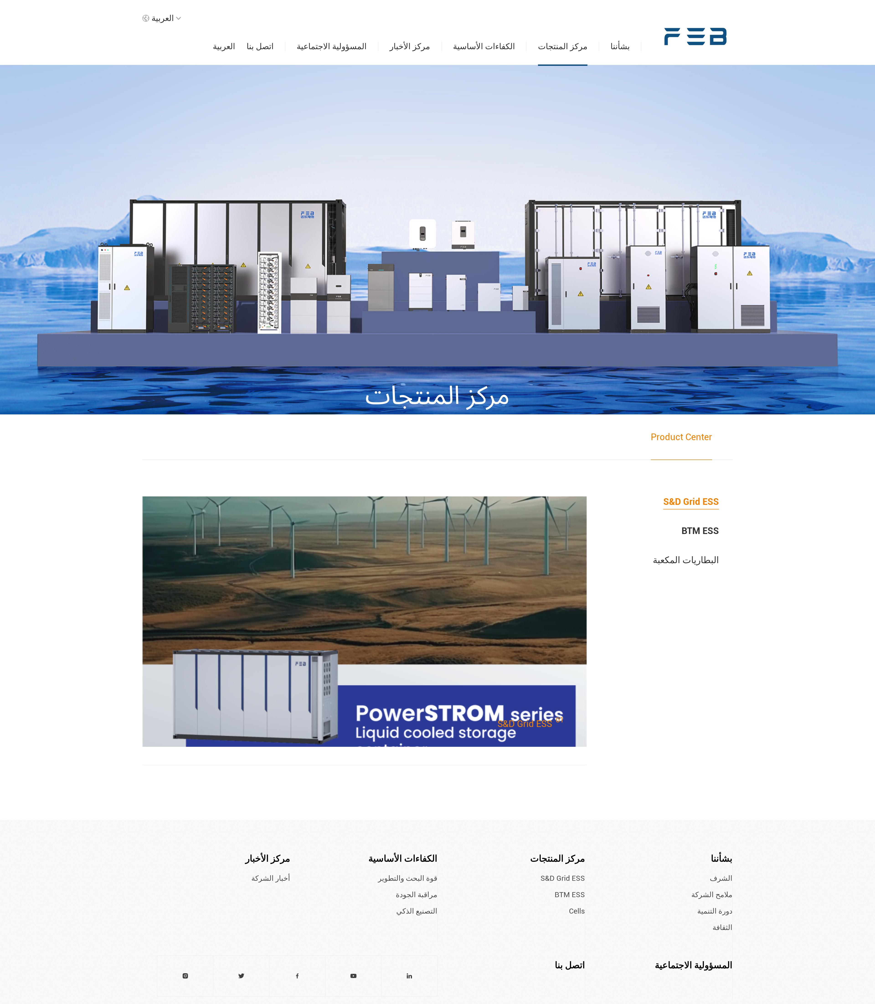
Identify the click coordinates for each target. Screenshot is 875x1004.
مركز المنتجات (557, 858)
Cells (577, 911)
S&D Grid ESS (691, 501)
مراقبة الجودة (416, 894)
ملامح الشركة (711, 894)
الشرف (721, 878)
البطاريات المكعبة (686, 560)
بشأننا (721, 858)
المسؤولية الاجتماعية (693, 965)
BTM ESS (700, 531)
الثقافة (722, 927)
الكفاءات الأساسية (402, 858)
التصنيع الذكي (416, 911)
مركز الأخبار (267, 858)
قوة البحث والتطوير (407, 878)
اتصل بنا (570, 965)
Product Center (681, 437)
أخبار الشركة (270, 878)
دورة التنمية (714, 911)
